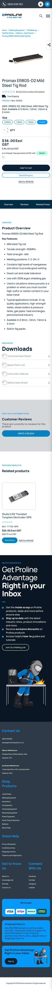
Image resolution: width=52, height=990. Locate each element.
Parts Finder (6, 828)
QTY (12, 130)
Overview (8, 204)
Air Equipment (7, 805)
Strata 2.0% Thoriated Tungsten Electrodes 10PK (17, 515)
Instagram (32, 884)
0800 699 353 (14, 4)
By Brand (5, 824)
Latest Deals (6, 794)
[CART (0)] (47, 4)
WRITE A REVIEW (26, 433)
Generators (6, 801)
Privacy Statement (9, 844)
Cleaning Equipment (9, 809)
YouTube (32, 880)
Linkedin (32, 887)
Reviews (25, 204)
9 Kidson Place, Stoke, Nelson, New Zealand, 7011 (14, 754)
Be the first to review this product (30, 91)
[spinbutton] (5, 130)
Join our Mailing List (15, 647)
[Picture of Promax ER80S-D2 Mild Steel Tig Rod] (26, 59)
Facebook (32, 876)
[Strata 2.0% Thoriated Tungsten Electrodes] (18, 496)
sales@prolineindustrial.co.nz (13, 742)
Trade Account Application (12, 855)
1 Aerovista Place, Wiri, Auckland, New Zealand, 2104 (15, 769)
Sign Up (11, 961)
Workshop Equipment (9, 813)
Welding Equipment (9, 798)
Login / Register (40, 4)
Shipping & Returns (14, 938)
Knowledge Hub (7, 880)
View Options (10, 540)
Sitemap (5, 884)
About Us (5, 876)
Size (4, 117)
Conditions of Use (8, 848)
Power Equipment (8, 816)
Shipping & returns (8, 852)
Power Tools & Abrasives (10, 820)
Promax (6, 100)
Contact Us (6, 887)
